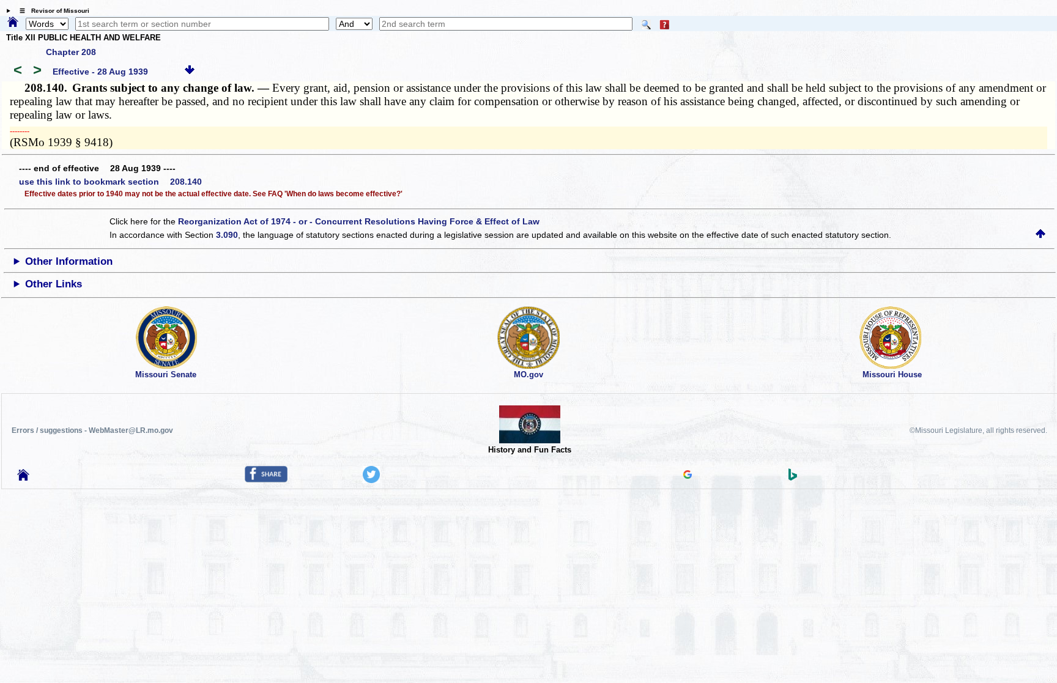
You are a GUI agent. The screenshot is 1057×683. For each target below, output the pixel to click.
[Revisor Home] (23, 477)
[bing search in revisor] (792, 477)
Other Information (69, 261)
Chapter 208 (71, 52)
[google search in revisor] (687, 476)
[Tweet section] (371, 480)
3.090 (227, 235)
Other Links (53, 284)
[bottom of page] (190, 71)
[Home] (12, 23)
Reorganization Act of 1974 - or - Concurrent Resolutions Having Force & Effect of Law (359, 221)
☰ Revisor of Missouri (51, 10)
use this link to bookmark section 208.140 (110, 181)
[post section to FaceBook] (266, 479)
